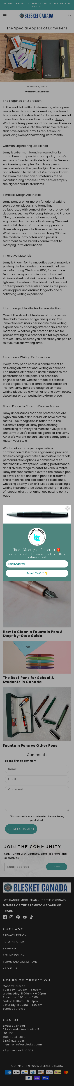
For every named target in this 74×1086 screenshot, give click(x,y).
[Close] (67, 508)
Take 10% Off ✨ (37, 573)
